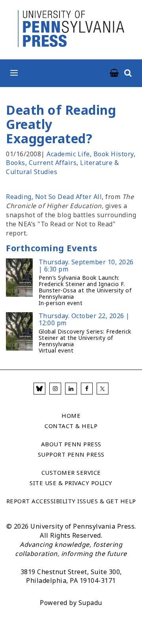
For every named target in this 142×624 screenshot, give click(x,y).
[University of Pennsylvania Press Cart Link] (114, 73)
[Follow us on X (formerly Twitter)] (102, 389)
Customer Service (71, 472)
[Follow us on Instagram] (55, 389)
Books (15, 162)
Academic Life (68, 154)
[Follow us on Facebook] (87, 389)
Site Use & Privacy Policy (71, 483)
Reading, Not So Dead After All (54, 196)
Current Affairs (53, 162)
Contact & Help (71, 426)
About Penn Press (71, 444)
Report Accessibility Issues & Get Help (71, 501)
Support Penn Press (71, 454)
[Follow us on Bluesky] (39, 389)
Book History (113, 154)
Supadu (90, 602)
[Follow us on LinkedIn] (71, 389)
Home (71, 415)
